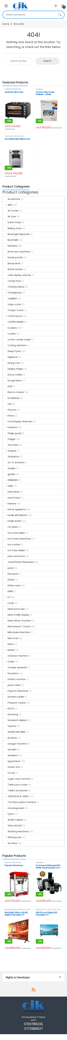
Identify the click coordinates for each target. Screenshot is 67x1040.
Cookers (12, 328)
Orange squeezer (17, 667)
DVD (10, 386)
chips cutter (14, 304)
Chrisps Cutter (16, 310)
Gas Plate (13, 445)
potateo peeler (16, 696)
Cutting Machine (17, 345)
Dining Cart (14, 363)
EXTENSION (13, 398)
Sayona (12, 726)
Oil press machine (18, 655)
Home (5, 24)
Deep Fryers (14, 351)
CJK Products (15, 316)
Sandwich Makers (17, 720)
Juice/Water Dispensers (21, 562)
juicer (11, 568)
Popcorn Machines (18, 691)
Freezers (39, 89)
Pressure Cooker (17, 702)
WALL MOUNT (15, 825)
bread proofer (15, 257)
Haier (10, 486)
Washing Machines (18, 831)
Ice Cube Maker (16, 550)
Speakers (13, 755)
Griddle (11, 468)
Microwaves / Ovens (19, 626)
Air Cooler (13, 210)
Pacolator (13, 673)
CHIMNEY (12, 298)
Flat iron (12, 409)
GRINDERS (13, 480)
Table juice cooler (17, 784)
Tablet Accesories (18, 790)
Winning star (14, 837)
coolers (12, 333)
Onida (11, 661)
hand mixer (14, 497)
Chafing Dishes (16, 286)
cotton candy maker (19, 339)
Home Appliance (17, 509)
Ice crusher (14, 544)
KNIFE (10, 591)
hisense (12, 503)
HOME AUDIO (14, 521)
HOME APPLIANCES (13, 89)
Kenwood (13, 573)
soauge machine (17, 743)
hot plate (13, 527)
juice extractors (16, 556)
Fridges (11, 439)
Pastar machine (16, 679)
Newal (11, 650)
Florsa (11, 415)
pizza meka (14, 685)
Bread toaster (15, 269)
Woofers (12, 843)
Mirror (11, 644)
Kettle (11, 579)
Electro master (16, 392)
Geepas (12, 450)
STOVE (11, 773)
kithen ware (14, 585)
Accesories (14, 199)
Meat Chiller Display (18, 614)
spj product (14, 761)
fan (10, 404)
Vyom (11, 814)
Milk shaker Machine (19, 632)
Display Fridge (15, 368)
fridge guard (14, 433)
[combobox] (29, 14)
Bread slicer (14, 263)
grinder (11, 474)
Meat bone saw (16, 609)
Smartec (12, 737)
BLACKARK (13, 240)
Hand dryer (14, 491)
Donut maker (15, 374)
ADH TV (43, 909)
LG (9, 597)
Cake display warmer (19, 275)
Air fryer (12, 216)
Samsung (13, 714)
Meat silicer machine (19, 620)
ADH (10, 204)
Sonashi (12, 749)
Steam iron (14, 767)
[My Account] (56, 6)
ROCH (11, 708)
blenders (12, 245)
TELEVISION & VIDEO (18, 796)
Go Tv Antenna (16, 462)
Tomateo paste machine (22, 802)
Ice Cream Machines (14, 136)
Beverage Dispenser (19, 234)
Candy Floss (14, 281)
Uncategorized (16, 808)
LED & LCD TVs (54, 909)
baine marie (14, 222)
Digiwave (13, 357)
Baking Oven (14, 228)
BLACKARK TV (20, 909)
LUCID (11, 603)
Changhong (14, 292)
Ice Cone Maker (16, 532)
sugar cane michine (19, 778)
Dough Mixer (14, 380)
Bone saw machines (19, 251)
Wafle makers (15, 819)
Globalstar (13, 456)
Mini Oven (13, 638)
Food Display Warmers (20, 421)
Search (59, 14)
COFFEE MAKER (15, 322)
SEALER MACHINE (16, 731)
